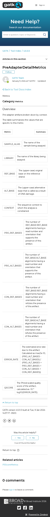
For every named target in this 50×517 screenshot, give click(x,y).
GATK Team (18, 78)
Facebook (4, 422)
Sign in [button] (42, 5)
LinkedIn (14, 422)
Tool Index (16, 51)
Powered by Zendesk (38, 514)
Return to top (11, 402)
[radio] (18, 438)
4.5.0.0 (26, 51)
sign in (12, 490)
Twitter (9, 422)
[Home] (12, 5)
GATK (5, 51)
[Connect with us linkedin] (31, 508)
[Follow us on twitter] (19, 508)
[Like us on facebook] (25, 508)
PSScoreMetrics (10, 464)
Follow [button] (8, 72)
